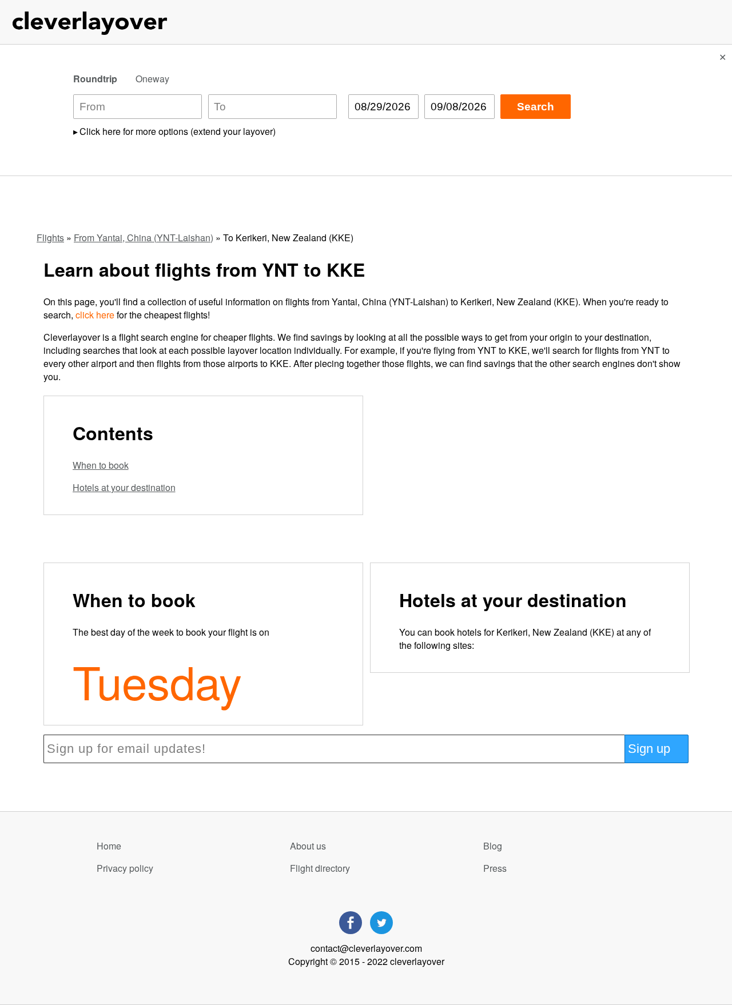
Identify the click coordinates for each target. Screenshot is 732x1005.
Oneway (152, 78)
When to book (101, 465)
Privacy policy (125, 868)
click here (94, 314)
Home (109, 845)
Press (495, 868)
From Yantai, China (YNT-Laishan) (143, 237)
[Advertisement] (528, 476)
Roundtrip (95, 78)
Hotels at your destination (124, 487)
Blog (492, 845)
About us (308, 845)
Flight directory (320, 868)
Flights (50, 237)
